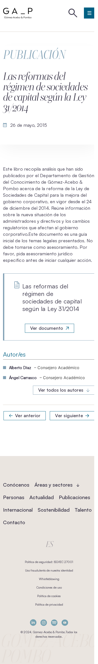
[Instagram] (43, 622)
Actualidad (41, 497)
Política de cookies (49, 596)
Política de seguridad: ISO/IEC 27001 (49, 562)
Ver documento (46, 328)
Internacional (18, 510)
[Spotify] (54, 622)
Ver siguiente (69, 415)
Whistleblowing (49, 579)
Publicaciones (74, 497)
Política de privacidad (49, 604)
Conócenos (16, 485)
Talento (83, 510)
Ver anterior (27, 415)
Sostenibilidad (54, 510)
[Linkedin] (33, 622)
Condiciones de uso (49, 587)
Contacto (14, 522)
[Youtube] (65, 622)
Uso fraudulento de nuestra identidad (49, 570)
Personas (13, 497)
